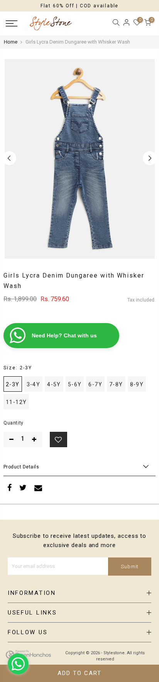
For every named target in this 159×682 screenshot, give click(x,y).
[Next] (150, 158)
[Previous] (9, 158)
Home (10, 42)
